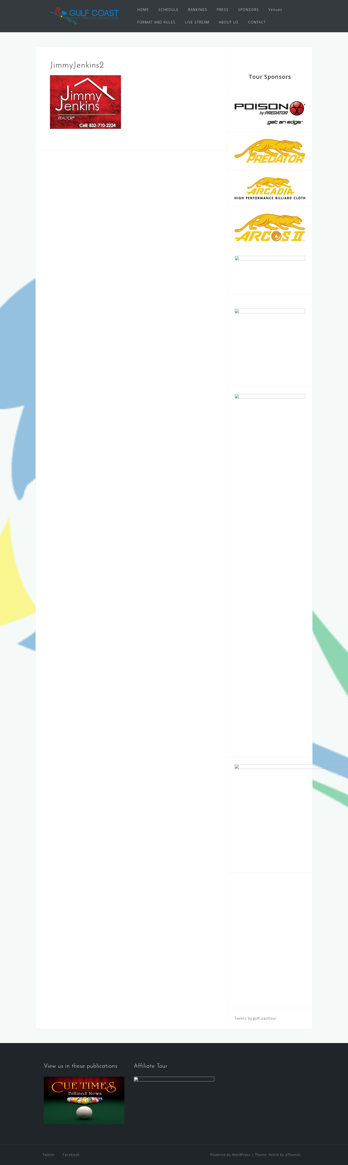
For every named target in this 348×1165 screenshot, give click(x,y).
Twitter (48, 1154)
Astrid (274, 1154)
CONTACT (257, 22)
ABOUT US (229, 22)
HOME (143, 9)
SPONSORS (248, 9)
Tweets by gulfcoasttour (255, 1018)
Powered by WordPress (230, 1154)
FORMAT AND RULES (156, 22)
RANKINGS (197, 9)
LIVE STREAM (197, 22)
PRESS (223, 9)
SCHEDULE (168, 9)
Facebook (71, 1154)
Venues (275, 9)
